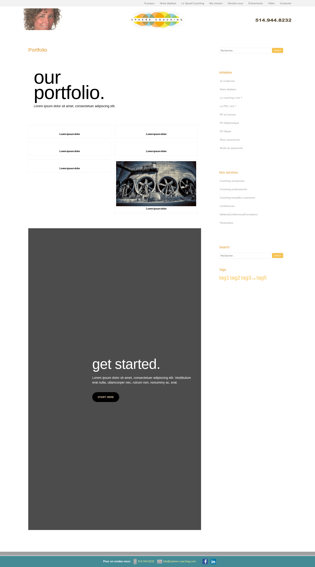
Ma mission (216, 3)
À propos (149, 3)
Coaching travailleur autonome (237, 197)
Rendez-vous (235, 3)
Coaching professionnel (233, 189)
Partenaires (226, 222)
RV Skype (225, 131)
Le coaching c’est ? (231, 97)
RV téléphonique (229, 122)
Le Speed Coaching (192, 3)
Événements (255, 3)
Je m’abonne (227, 80)
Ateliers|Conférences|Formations (239, 214)
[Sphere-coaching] (157, 31)
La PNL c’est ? (228, 106)
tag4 (254, 279)
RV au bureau (228, 114)
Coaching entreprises (232, 180)
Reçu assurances (230, 139)
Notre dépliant (168, 3)
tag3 (246, 278)
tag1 (224, 278)
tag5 (261, 278)
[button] (105, 397)
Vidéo (271, 3)
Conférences (227, 206)
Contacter (285, 3)
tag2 (235, 278)
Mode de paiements (231, 148)
